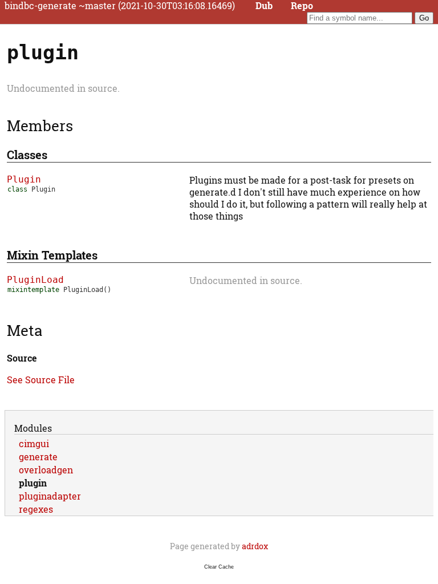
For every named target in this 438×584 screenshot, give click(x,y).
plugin (33, 483)
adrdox (255, 546)
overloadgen (46, 470)
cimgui (34, 443)
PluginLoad (35, 279)
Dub (264, 5)
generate (38, 457)
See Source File (41, 380)
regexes (36, 509)
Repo (302, 5)
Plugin (24, 179)
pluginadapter (50, 496)
